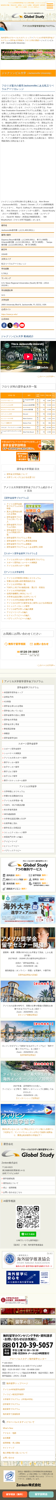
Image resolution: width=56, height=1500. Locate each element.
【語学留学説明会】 (27, 1055)
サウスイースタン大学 (8, 409)
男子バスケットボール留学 (15, 780)
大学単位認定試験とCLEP (15, 819)
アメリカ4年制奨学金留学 (14, 1389)
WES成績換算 (10, 814)
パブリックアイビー (12, 850)
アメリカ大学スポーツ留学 (18, 566)
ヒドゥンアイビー (11, 846)
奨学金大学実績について (17, 474)
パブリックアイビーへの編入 (19, 618)
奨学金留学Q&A (10, 738)
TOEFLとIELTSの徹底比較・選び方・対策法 (26, 587)
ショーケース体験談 (12, 753)
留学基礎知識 (9, 1178)
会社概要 (6, 1438)
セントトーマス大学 (7, 418)
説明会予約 (8, 697)
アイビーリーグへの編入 (17, 612)
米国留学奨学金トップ (13, 692)
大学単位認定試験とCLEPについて (21, 597)
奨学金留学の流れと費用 (14, 715)
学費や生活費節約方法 (13, 796)
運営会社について (10, 1183)
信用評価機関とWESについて (19, 593)
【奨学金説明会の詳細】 (27, 975)
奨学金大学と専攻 (11, 724)
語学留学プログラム (11, 1404)
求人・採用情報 (9, 1188)
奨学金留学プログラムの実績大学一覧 (14, 532)
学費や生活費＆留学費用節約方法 (21, 581)
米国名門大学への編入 (13, 837)
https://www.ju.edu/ (9, 314)
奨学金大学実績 (16, 40)
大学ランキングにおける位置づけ (21, 477)
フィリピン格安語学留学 (13, 1394)
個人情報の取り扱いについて (15, 1453)
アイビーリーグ (10, 841)
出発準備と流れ (10, 823)
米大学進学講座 (10, 810)
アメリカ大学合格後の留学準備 (20, 600)
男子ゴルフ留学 (10, 771)
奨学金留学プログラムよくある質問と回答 (25, 547)
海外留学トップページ (17, 1383)
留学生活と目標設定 (12, 828)
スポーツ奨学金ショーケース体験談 (22, 562)
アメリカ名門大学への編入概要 (20, 609)
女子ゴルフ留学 (10, 776)
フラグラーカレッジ (7, 400)
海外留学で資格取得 (11, 1414)
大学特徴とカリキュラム (14, 791)
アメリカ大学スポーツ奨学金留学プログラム (26, 559)
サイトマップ (8, 1448)
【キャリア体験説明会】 (27, 1015)
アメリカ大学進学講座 (16, 590)
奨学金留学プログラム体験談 (19, 544)
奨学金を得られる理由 (13, 706)
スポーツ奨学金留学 (12, 749)
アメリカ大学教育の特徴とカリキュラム (24, 578)
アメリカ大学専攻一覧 (16, 584)
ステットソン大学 (6, 414)
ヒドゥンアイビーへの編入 (18, 615)
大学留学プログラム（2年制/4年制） (18, 1399)
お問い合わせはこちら (12, 1192)
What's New (8, 1428)
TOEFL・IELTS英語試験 (14, 805)
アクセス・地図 (9, 1433)
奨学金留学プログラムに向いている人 (14, 519)
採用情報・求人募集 (11, 1443)
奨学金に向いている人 (13, 711)
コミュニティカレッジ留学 (18, 606)
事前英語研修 (9, 729)
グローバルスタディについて (20, 1422)
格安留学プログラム (11, 1409)
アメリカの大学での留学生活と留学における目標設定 (29, 603)
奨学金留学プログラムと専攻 (19, 538)
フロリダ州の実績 (32, 40)
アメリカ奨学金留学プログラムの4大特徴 (15, 506)
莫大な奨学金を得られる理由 (14, 512)
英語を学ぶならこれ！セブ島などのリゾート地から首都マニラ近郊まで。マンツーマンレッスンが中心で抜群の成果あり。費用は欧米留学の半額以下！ (28, 1132)
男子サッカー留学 (11, 762)
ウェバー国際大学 (6, 423)
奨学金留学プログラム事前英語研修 (22, 541)
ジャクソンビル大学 (7, 405)
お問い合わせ (8, 1458)
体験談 (7, 733)
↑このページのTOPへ (46, 376)
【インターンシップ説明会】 (27, 1098)
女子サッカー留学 (11, 767)
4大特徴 (7, 701)
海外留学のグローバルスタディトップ (16, 38)
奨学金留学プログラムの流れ (14, 526)
